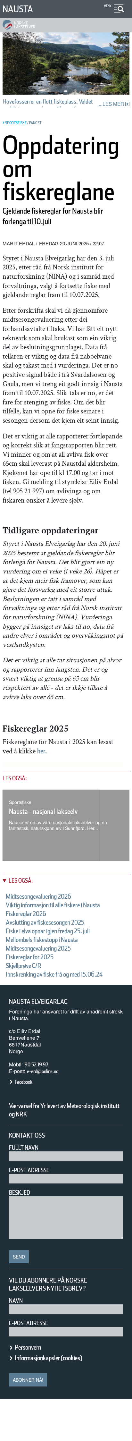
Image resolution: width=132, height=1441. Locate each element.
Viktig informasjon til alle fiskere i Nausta (53, 905)
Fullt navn (23, 1147)
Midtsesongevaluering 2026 (38, 896)
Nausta (18, 9)
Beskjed (19, 1192)
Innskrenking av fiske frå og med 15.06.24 (54, 974)
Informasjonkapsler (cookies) (48, 1358)
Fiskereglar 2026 (26, 914)
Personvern (28, 1347)
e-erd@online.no (42, 1071)
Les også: (21, 880)
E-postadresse (28, 1323)
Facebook (23, 1082)
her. (42, 751)
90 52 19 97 (36, 1065)
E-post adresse (29, 1170)
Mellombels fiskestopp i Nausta (42, 940)
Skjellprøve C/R (23, 966)
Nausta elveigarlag (38, 1001)
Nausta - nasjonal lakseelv (43, 811)
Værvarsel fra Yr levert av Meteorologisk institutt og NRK (64, 1110)
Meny (107, 6)
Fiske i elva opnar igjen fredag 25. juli (48, 931)
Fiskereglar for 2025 (30, 957)
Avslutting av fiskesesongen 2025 (45, 922)
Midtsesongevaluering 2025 (38, 948)
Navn (16, 1300)
